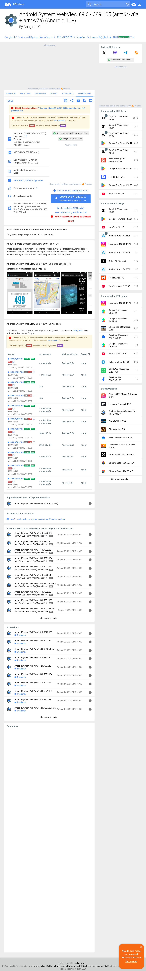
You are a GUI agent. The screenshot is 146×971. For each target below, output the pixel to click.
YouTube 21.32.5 (116, 194)
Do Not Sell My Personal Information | (63, 966)
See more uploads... (49, 618)
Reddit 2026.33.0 (116, 278)
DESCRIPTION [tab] (40, 93)
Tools (10, 101)
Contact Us (102, 966)
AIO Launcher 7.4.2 (117, 421)
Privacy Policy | (39, 966)
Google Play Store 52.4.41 (120, 143)
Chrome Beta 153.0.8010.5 (121, 471)
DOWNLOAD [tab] (11, 93)
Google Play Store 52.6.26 (120, 185)
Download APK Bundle (73, 198)
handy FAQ (78, 330)
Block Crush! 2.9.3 (117, 429)
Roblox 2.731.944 (116, 177)
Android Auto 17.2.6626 (119, 252)
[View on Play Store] (78, 101)
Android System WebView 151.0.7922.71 (33, 699)
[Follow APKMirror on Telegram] (125, 53)
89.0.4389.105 (64, 37)
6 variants (21, 669)
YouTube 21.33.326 (117, 353)
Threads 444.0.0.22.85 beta (121, 454)
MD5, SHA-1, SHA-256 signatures (28, 180)
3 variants (21, 652)
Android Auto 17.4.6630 (119, 269)
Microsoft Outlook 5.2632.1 (121, 438)
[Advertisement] (49, 67)
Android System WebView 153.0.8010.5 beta (34, 649)
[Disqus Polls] (49, 766)
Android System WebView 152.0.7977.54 (33, 640)
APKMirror (18, 4)
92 (25, 136)
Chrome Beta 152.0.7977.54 (121, 463)
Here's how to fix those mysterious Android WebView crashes (37, 519)
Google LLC (32, 27)
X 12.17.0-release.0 (117, 261)
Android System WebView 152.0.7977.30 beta (35, 708)
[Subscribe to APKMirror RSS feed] (136, 53)
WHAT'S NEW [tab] (25, 93)
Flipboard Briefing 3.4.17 (120, 404)
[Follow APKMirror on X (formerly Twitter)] (104, 53)
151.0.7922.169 (39, 269)
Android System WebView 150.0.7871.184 (33, 674)
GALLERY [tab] (53, 93)
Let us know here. (79, 963)
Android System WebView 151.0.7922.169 (33, 632)
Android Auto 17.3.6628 (119, 236)
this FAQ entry (59, 120)
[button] (65, 101)
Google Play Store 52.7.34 (120, 168)
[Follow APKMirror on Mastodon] (115, 53)
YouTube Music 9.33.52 (119, 286)
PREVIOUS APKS (84, 93)
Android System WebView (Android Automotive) (36, 503)
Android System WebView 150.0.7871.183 (33, 691)
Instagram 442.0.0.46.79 (120, 244)
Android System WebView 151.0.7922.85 (33, 657)
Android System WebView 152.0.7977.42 (33, 666)
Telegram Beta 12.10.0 (119, 362)
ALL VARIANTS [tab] (68, 93)
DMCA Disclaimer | (88, 966)
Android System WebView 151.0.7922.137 (33, 683)
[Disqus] (49, 840)
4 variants (21, 635)
